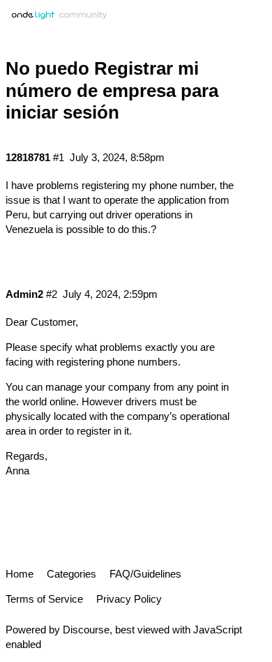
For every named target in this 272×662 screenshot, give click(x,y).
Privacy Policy (129, 599)
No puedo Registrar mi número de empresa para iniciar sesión (112, 90)
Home (19, 574)
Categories (71, 574)
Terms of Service (44, 599)
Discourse (86, 629)
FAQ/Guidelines (145, 574)
